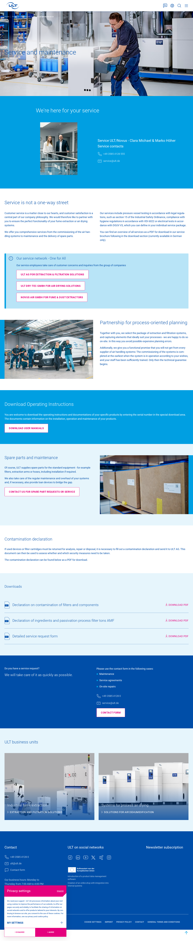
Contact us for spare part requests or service (42, 491)
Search (179, 6)
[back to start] (186, 933)
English (172, 6)
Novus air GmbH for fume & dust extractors (52, 297)
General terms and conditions (164, 922)
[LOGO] (13, 5)
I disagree (20, 932)
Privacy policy (124, 922)
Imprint (60, 891)
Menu (186, 6)
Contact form (165, 6)
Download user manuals (26, 428)
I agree (50, 932)
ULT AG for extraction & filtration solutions (52, 274)
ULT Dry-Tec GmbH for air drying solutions (51, 285)
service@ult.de (111, 160)
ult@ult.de (16, 863)
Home (7, 17)
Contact (139, 922)
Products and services (21, 17)
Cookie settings (92, 922)
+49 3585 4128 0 (111, 695)
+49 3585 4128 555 (114, 153)
